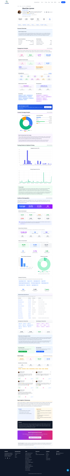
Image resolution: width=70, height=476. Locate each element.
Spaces (16, 457)
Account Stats (24, 6)
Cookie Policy (48, 459)
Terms (47, 457)
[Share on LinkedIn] (46, 12)
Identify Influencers (28, 454)
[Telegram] (68, 470)
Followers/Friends (17, 453)
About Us (47, 454)
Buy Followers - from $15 (22, 351)
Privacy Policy (48, 458)
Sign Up (63, 2)
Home (18, 6)
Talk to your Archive (28, 457)
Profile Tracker (27, 468)
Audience (37, 24)
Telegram (58, 454)
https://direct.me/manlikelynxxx (26, 14)
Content (28, 24)
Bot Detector (27, 458)
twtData (35, 447)
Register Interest (48, 107)
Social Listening (27, 470)
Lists (15, 455)
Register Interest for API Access (35, 437)
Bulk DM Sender (27, 467)
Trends (52, 2)
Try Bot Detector (22, 223)
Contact (47, 455)
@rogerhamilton (20, 317)
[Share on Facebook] (48, 12)
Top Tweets (42, 24)
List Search (27, 463)
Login (59, 2)
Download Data (36, 2)
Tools (42, 2)
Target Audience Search (29, 453)
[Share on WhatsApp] (50, 12)
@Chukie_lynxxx (25, 10)
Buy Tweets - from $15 (40, 351)
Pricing (46, 2)
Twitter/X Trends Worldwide (40, 454)
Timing (33, 24)
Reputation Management (29, 466)
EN (55, 2)
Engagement (24, 24)
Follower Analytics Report (29, 462)
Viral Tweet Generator (28, 459)
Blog (49, 2)
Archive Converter (28, 455)
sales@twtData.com (60, 453)
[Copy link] (51, 12)
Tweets (16, 454)
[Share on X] (44, 12)
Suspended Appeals (28, 464)
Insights (45, 24)
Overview (19, 24)
